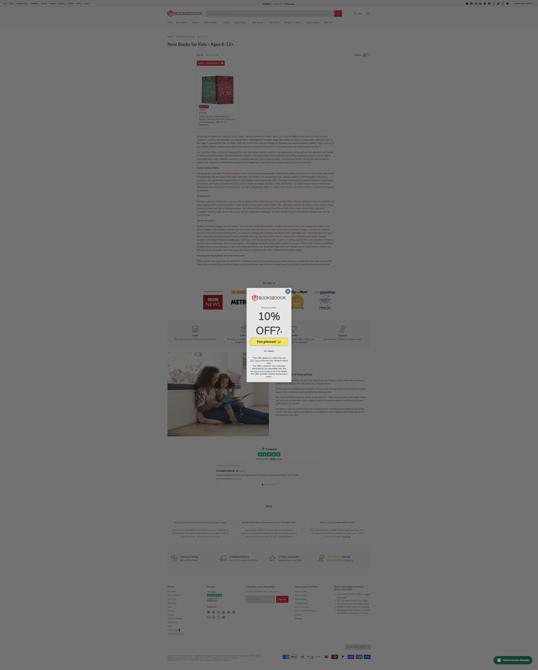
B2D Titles (255, 360)
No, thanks (269, 351)
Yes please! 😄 (269, 341)
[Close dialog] (287, 291)
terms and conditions (263, 371)
